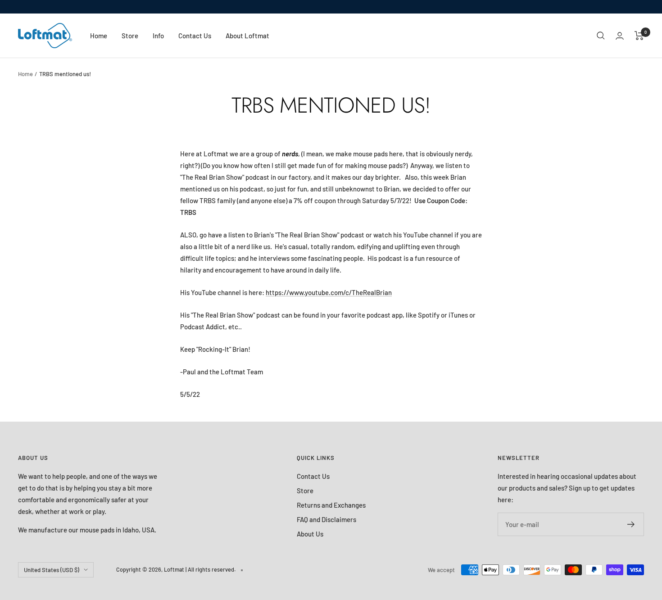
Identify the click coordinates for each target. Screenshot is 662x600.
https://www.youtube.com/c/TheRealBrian (329, 292)
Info (158, 36)
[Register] (631, 524)
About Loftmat (247, 36)
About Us (310, 534)
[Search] (601, 36)
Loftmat (174, 569)
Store (130, 36)
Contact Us (194, 36)
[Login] (620, 36)
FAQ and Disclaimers (326, 519)
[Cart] (639, 35)
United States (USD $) (51, 569)
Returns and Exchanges (331, 505)
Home (98, 36)
